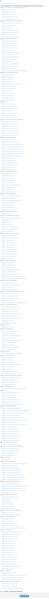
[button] (0, 0)
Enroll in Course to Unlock (24, 596)
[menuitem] (0, 2)
